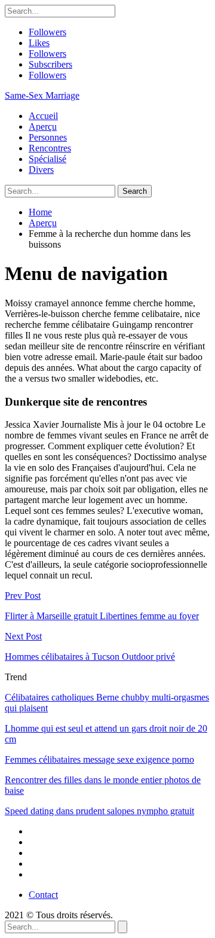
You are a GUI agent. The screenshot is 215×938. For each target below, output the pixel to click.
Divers (41, 170)
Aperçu (43, 126)
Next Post (23, 636)
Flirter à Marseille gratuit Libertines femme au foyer (102, 616)
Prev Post (23, 595)
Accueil (43, 116)
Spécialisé (47, 159)
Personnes (48, 137)
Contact (43, 895)
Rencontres (50, 148)
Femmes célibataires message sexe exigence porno (99, 759)
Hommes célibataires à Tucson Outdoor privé (90, 656)
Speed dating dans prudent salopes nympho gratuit (99, 811)
